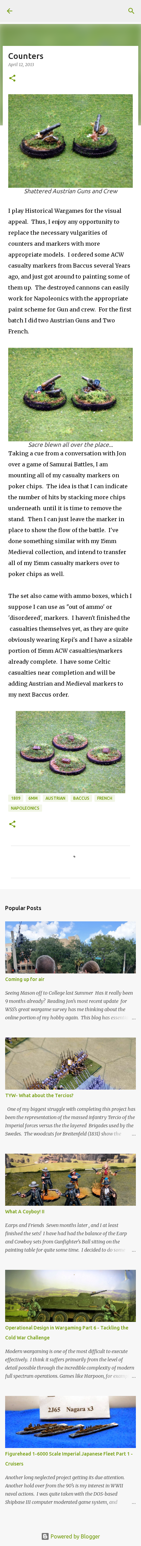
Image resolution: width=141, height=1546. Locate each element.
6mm (33, 798)
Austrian (55, 798)
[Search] (131, 11)
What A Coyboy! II (24, 1211)
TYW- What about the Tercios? (39, 1095)
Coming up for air (24, 979)
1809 (16, 798)
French (104, 798)
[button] (12, 78)
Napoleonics (25, 808)
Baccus (81, 798)
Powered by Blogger (74, 1536)
